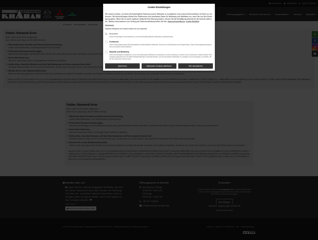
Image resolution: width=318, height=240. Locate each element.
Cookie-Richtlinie (192, 21)
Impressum (109, 25)
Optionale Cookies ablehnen (159, 66)
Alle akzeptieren (195, 66)
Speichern (122, 66)
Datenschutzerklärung (176, 21)
